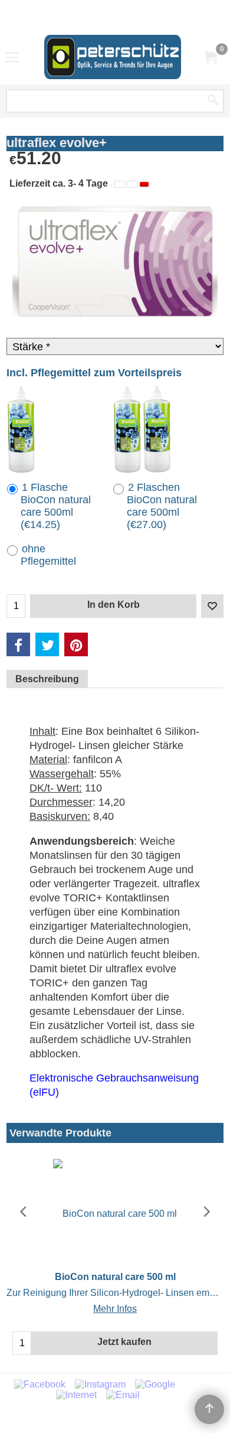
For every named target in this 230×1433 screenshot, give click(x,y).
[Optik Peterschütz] (112, 57)
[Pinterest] (76, 644)
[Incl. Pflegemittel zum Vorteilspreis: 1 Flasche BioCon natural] (21, 429)
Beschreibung (47, 679)
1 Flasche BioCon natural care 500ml (56, 505)
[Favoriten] (212, 606)
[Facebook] (18, 644)
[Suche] (213, 101)
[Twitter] (47, 644)
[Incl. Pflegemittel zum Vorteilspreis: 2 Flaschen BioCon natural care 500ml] (142, 429)
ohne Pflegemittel (48, 555)
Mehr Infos (115, 1309)
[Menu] (12, 58)
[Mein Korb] (210, 57)
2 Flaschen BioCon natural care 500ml (162, 505)
